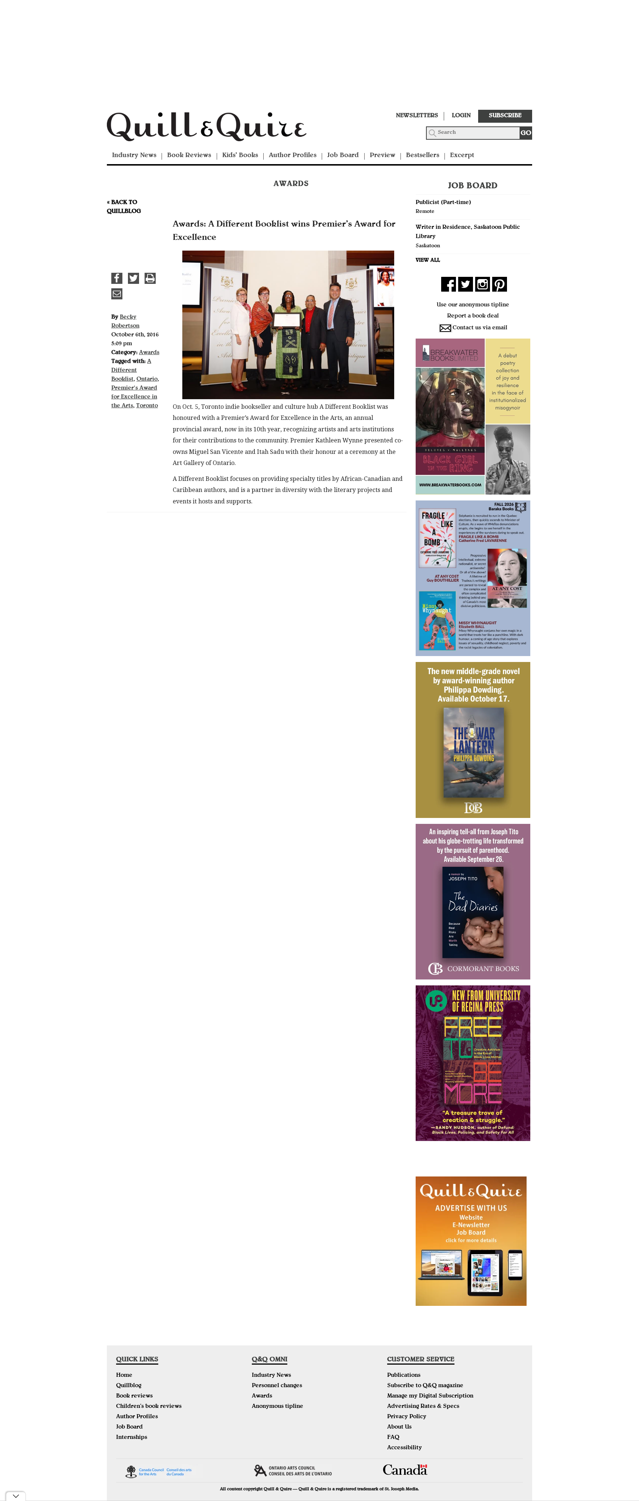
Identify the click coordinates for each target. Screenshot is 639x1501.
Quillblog (128, 1386)
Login (461, 116)
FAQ (393, 1438)
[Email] (116, 293)
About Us (399, 1427)
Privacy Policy (406, 1417)
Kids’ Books (240, 155)
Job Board (343, 155)
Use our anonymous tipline (473, 305)
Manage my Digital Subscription (430, 1396)
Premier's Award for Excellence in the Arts (134, 397)
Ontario (147, 380)
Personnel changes (277, 1386)
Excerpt (462, 155)
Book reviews (134, 1396)
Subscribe (505, 116)
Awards (149, 353)
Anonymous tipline (277, 1407)
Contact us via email (480, 328)
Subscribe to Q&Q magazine (425, 1386)
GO (526, 133)
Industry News (134, 155)
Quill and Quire (218, 129)
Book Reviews (189, 155)
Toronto (147, 406)
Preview (382, 155)
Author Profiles (293, 155)
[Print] (150, 278)
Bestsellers (422, 155)
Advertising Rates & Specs (423, 1407)
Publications (403, 1376)
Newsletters (417, 116)
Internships (131, 1438)
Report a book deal (473, 316)
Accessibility (404, 1448)
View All (428, 260)
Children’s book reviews (149, 1407)
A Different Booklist (131, 371)
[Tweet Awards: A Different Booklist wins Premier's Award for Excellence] (133, 278)
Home (124, 1376)
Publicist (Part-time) (443, 203)
